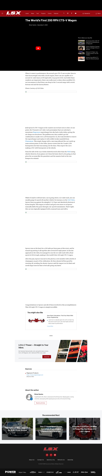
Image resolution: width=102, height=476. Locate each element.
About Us (31, 460)
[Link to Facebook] (71, 13)
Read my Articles (40, 403)
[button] (38, 48)
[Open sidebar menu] (2, 13)
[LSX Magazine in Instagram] (47, 455)
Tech (37, 13)
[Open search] (63, 13)
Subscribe (46, 356)
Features (56, 13)
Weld (69, 152)
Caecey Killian (50, 326)
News (32, 13)
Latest (27, 13)
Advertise (70, 460)
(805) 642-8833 (30, 376)
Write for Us (61, 460)
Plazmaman (29, 141)
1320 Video (71, 200)
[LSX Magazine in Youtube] (55, 455)
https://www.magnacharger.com (35, 375)
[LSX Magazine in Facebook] (51, 455)
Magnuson (36, 132)
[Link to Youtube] (75, 13)
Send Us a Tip (51, 460)
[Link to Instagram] (67, 13)
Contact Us (40, 460)
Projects (43, 13)
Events (49, 13)
